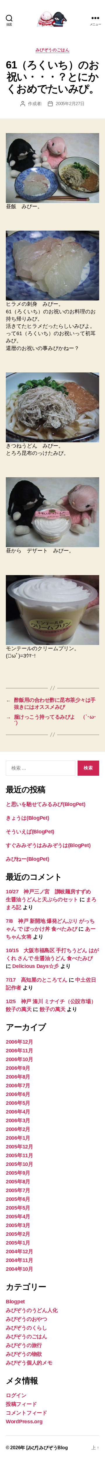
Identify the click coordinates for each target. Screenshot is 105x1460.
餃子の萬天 (53, 1009)
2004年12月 (19, 1251)
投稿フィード (21, 1404)
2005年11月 (19, 1155)
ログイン (16, 1395)
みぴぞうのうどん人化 (31, 1310)
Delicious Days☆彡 (35, 966)
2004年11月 (19, 1260)
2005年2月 (18, 1234)
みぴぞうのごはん (52, 49)
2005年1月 (18, 1243)
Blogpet (15, 1302)
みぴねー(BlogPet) (27, 859)
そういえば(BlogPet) (30, 832)
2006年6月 (18, 1094)
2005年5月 (18, 1208)
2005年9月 (18, 1173)
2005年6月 (18, 1199)
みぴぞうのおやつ (26, 1319)
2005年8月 (18, 1182)
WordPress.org (24, 1421)
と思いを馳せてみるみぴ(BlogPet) (45, 804)
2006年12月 (19, 1042)
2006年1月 (18, 1138)
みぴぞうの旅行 (24, 1345)
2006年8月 (18, 1077)
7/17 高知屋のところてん (36, 980)
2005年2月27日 (70, 103)
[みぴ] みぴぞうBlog (47, 1447)
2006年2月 (18, 1129)
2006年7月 (18, 1085)
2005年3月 (18, 1225)
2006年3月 (18, 1120)
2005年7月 (18, 1190)
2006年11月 (19, 1051)
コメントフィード (26, 1413)
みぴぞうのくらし (26, 1328)
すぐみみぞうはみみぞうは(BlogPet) (48, 845)
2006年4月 (18, 1112)
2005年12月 (19, 1147)
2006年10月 (19, 1059)
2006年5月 (18, 1103)
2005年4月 (18, 1216)
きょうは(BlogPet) (27, 818)
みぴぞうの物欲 (24, 1354)
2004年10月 (19, 1269)
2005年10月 (19, 1164)
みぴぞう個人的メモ (29, 1363)
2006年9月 (18, 1068)
